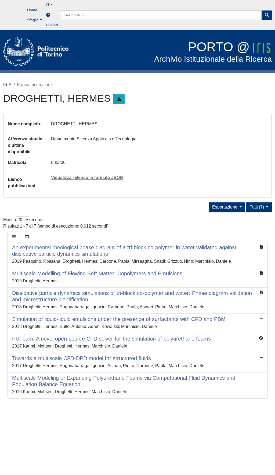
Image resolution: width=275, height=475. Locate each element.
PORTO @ (213, 52)
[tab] (14, 237)
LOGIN (52, 25)
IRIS (7, 84)
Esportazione (225, 207)
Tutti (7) (257, 207)
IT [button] (48, 5)
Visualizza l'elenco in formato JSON (87, 177)
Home (32, 10)
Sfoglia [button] (33, 20)
